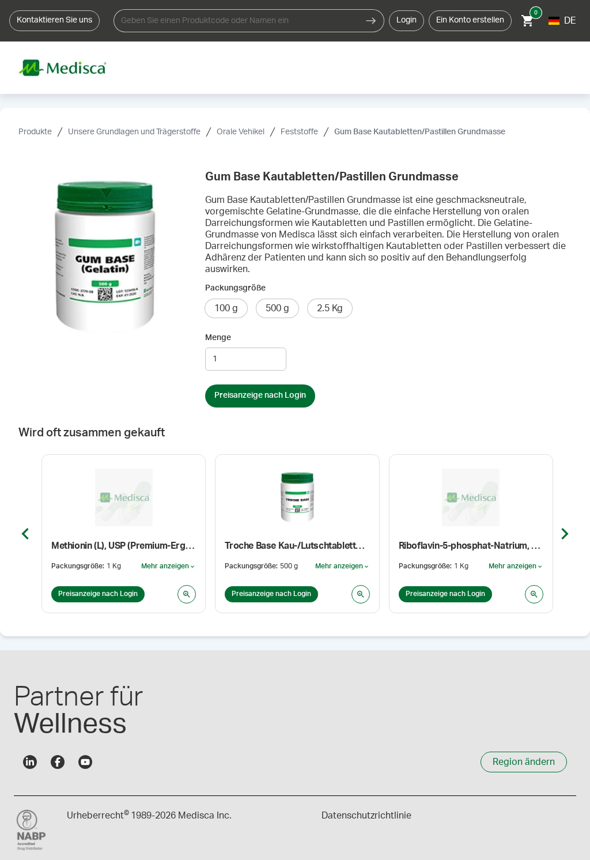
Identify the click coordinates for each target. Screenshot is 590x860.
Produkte (35, 132)
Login (406, 20)
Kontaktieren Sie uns (54, 20)
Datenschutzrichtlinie (366, 815)
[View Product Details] (186, 594)
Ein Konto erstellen (470, 20)
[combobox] (236, 20)
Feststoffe (299, 132)
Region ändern (524, 762)
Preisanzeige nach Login (260, 395)
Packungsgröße (235, 288)
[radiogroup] (388, 308)
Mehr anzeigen (168, 567)
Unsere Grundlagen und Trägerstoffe (134, 132)
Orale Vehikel (240, 132)
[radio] (226, 308)
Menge (218, 338)
